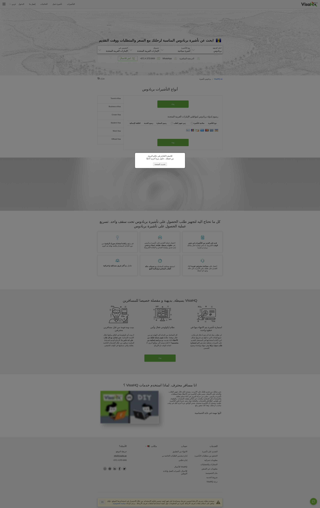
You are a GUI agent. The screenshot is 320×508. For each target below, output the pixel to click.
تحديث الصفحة (160, 164)
